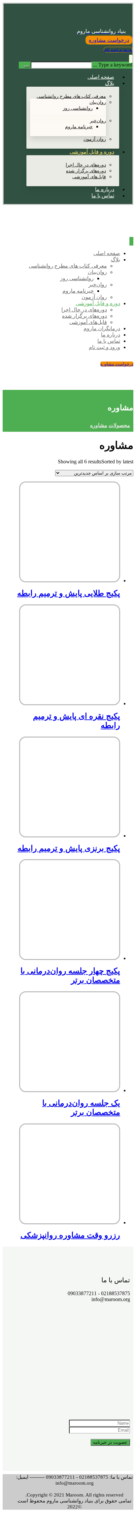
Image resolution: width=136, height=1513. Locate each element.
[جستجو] (26, 67)
